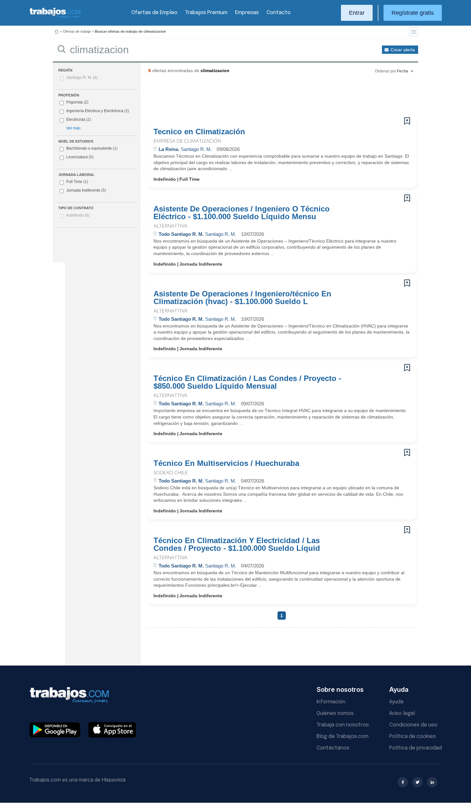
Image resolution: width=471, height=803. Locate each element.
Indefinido (77, 215)
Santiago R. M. (82, 77)
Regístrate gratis (413, 13)
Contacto (279, 12)
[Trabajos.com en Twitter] (417, 782)
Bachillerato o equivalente (92, 148)
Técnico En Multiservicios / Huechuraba (226, 463)
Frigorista (74, 102)
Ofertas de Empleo (154, 12)
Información (331, 702)
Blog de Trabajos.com (342, 736)
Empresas (247, 12)
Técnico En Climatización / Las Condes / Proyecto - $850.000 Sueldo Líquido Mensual (247, 382)
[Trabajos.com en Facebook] (403, 782)
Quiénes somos (335, 713)
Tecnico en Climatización (199, 132)
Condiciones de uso (413, 725)
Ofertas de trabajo (77, 31)
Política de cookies (412, 736)
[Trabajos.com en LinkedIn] (432, 782)
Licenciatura (80, 157)
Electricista (75, 119)
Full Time (77, 181)
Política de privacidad (415, 748)
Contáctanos (333, 748)
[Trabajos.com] (55, 17)
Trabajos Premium (206, 12)
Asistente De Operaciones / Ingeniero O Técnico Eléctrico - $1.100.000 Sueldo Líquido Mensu (241, 212)
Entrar (357, 13)
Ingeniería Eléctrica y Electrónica (94, 111)
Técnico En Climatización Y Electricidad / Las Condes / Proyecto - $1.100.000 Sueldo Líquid (236, 544)
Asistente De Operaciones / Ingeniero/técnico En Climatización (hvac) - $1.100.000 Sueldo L (242, 297)
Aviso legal (402, 713)
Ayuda (396, 702)
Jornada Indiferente (86, 190)
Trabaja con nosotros (343, 725)
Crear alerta (403, 49)
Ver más (73, 128)
